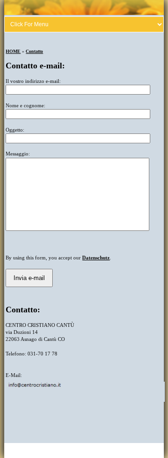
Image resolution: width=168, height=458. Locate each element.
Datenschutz (96, 257)
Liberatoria (33, 450)
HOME (13, 51)
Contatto (34, 51)
